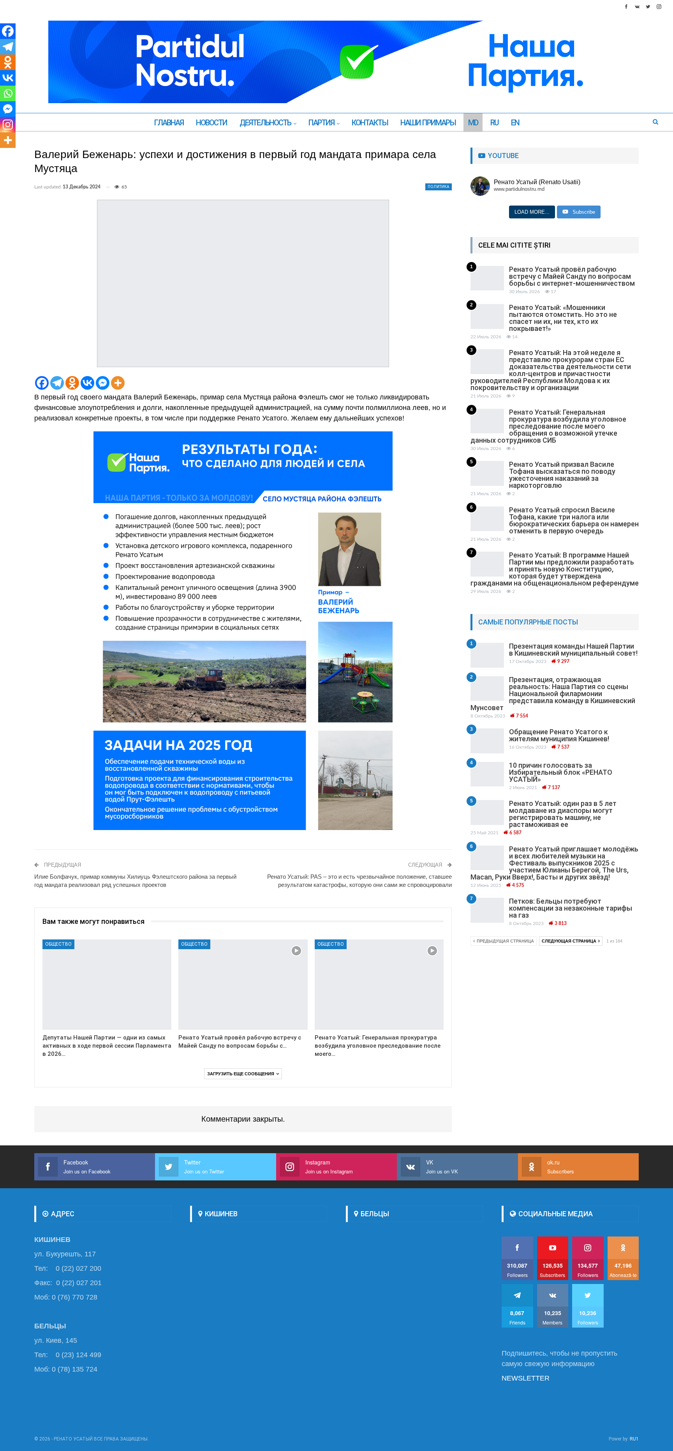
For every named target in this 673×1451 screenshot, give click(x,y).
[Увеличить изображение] (382, 441)
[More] (118, 383)
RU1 (634, 1439)
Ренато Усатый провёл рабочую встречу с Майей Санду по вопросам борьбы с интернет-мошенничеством (572, 276)
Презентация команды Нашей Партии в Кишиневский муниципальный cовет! (573, 649)
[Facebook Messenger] (102, 383)
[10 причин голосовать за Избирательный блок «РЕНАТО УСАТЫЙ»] (487, 774)
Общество (58, 944)
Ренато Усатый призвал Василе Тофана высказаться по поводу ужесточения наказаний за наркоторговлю (562, 474)
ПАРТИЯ (321, 122)
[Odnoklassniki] (72, 383)
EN (515, 122)
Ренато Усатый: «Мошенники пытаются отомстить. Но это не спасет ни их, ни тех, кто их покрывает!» (563, 317)
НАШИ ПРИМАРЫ (428, 122)
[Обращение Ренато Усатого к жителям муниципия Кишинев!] (487, 740)
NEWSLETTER (526, 1378)
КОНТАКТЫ (369, 122)
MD (473, 122)
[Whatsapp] (8, 93)
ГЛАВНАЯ (168, 122)
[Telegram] (57, 383)
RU (494, 122)
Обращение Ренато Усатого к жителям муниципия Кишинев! (559, 735)
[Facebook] (42, 383)
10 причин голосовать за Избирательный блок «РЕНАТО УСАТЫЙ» (560, 772)
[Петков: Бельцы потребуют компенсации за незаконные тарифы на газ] (487, 910)
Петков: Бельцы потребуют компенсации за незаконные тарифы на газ (570, 908)
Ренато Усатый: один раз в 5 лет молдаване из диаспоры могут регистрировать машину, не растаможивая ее (563, 813)
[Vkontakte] (87, 383)
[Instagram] (8, 124)
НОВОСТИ (211, 122)
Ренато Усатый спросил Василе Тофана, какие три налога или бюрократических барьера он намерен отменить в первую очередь (574, 520)
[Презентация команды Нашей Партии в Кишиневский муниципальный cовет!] (487, 655)
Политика (438, 187)
